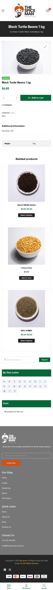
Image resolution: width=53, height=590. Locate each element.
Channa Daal (26, 268)
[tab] (26, 126)
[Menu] (3, 10)
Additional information (13, 126)
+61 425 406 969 (8, 540)
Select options (26, 215)
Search (44, 360)
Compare (8, 105)
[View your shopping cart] (47, 10)
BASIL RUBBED (26, 330)
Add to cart (38, 97)
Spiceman (23, 560)
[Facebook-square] (5, 570)
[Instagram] (10, 570)
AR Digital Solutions (30, 563)
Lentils (21, 32)
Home (15, 32)
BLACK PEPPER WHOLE (26, 205)
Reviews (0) (7, 130)
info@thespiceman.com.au (12, 546)
